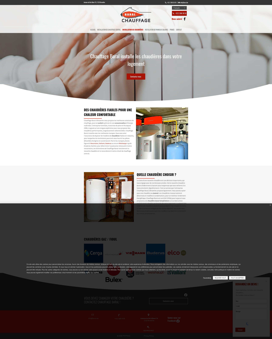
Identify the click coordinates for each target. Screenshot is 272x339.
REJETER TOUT (220, 278)
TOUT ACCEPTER (237, 278)
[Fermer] (270, 205)
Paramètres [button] (207, 278)
